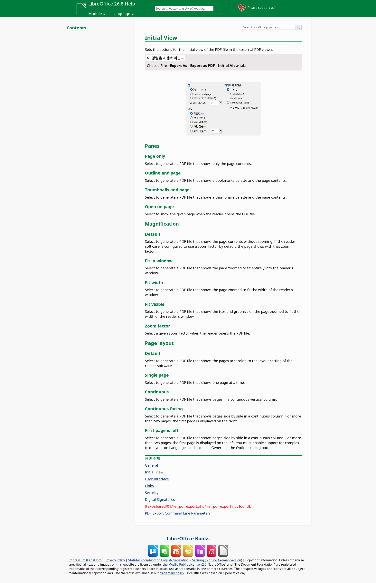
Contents (76, 28)
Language (121, 13)
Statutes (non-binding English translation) (159, 560)
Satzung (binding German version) (217, 560)
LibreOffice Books (188, 538)
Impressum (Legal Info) (85, 560)
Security (151, 492)
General (151, 465)
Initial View (154, 472)
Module (95, 13)
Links (149, 485)
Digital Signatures (160, 499)
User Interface (157, 478)
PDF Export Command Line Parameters (178, 513)
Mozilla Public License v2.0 (187, 564)
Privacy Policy (115, 560)
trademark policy (172, 573)
